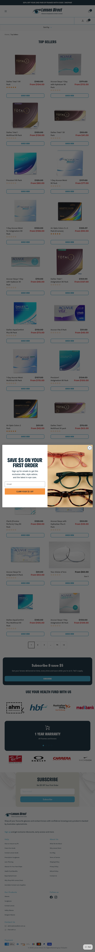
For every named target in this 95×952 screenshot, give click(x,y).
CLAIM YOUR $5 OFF (24, 491)
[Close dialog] (90, 448)
